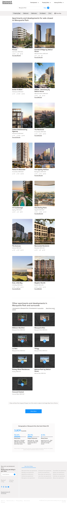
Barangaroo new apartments (28, 478)
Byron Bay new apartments (44, 474)
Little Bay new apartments (59, 476)
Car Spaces (42, 13)
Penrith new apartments (43, 472)
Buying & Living (3, 481)
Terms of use (27, 500)
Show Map (58, 13)
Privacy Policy (19, 500)
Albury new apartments (58, 478)
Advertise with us (10, 500)
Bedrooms (25, 13)
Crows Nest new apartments (59, 470)
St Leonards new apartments (45, 478)
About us (3, 500)
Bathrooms (34, 13)
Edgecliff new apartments (27, 474)
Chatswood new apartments (44, 470)
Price (50, 13)
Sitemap (3, 502)
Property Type (17, 13)
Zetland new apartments (58, 474)
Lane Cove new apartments (44, 476)
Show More (33, 411)
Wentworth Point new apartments (29, 470)
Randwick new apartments (28, 472)
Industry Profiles (11, 481)
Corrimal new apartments (27, 476)
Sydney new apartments (58, 472)
